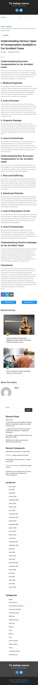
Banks (10, 599)
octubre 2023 (13, 496)
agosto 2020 (12, 569)
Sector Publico (13, 644)
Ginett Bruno (9, 471)
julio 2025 (11, 489)
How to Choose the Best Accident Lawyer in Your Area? (18, 372)
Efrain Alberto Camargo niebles (15, 459)
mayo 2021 (12, 552)
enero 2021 (12, 559)
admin (4, 52)
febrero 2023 (12, 507)
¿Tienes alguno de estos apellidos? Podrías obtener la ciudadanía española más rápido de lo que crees (19, 424)
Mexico (11, 633)
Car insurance (13, 602)
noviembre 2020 (13, 566)
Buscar (8, 407)
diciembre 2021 (13, 541)
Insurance (12, 623)
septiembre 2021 (14, 545)
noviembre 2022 (13, 517)
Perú (10, 637)
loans (10, 630)
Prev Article (9, 302)
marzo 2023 (12, 503)
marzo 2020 (12, 587)
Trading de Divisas (14, 651)
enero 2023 (12, 510)
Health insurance (14, 620)
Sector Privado (13, 640)
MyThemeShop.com (22, 682)
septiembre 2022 (14, 524)
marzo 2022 (12, 531)
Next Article (28, 302)
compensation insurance (16, 606)
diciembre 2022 (13, 514)
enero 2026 (12, 486)
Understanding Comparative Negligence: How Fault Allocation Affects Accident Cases (18, 340)
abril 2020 (12, 583)
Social (11, 647)
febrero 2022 (12, 535)
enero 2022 (12, 538)
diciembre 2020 (13, 562)
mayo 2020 (12, 580)
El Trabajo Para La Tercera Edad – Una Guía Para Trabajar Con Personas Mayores (18, 473)
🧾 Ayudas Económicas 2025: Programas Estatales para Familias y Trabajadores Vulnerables (18, 430)
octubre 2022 (13, 521)
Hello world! (9, 420)
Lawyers (5, 35)
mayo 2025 (12, 493)
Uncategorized (13, 654)
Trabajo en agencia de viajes (20, 455)
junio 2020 (12, 576)
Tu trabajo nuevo (19, 3)
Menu (4, 17)
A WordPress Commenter (13, 451)
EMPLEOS (12, 616)
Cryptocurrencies (14, 613)
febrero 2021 (12, 555)
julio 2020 (11, 573)
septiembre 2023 (14, 500)
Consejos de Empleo (15, 609)
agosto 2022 (12, 528)
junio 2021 (12, 548)
